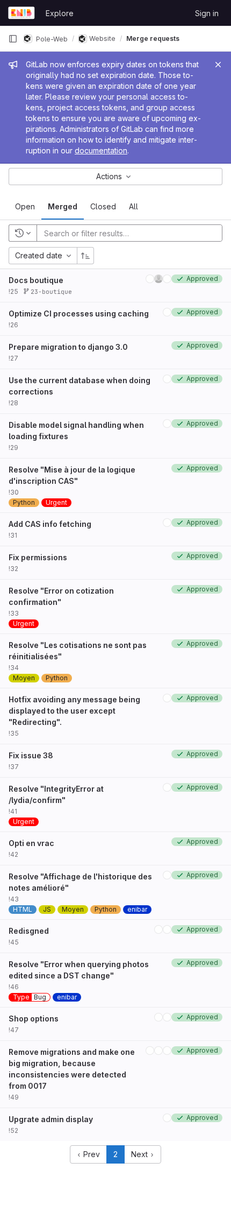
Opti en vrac (31, 843)
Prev (90, 1154)
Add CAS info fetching (50, 524)
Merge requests (152, 38)
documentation (101, 150)
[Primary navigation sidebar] (12, 38)
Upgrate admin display (51, 1119)
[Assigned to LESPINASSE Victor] (158, 278)
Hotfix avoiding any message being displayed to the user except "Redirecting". (74, 711)
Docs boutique (36, 280)
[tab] (25, 207)
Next (140, 1154)
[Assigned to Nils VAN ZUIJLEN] (150, 278)
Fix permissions (38, 557)
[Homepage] (21, 13)
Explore (60, 13)
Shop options (34, 1018)
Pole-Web (51, 38)
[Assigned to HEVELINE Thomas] (167, 1017)
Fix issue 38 (31, 755)
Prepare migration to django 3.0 (68, 346)
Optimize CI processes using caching (79, 313)
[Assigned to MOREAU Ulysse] (167, 278)
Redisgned (29, 930)
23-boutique (49, 291)
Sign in (207, 13)
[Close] (218, 64)
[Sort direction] (85, 255)
